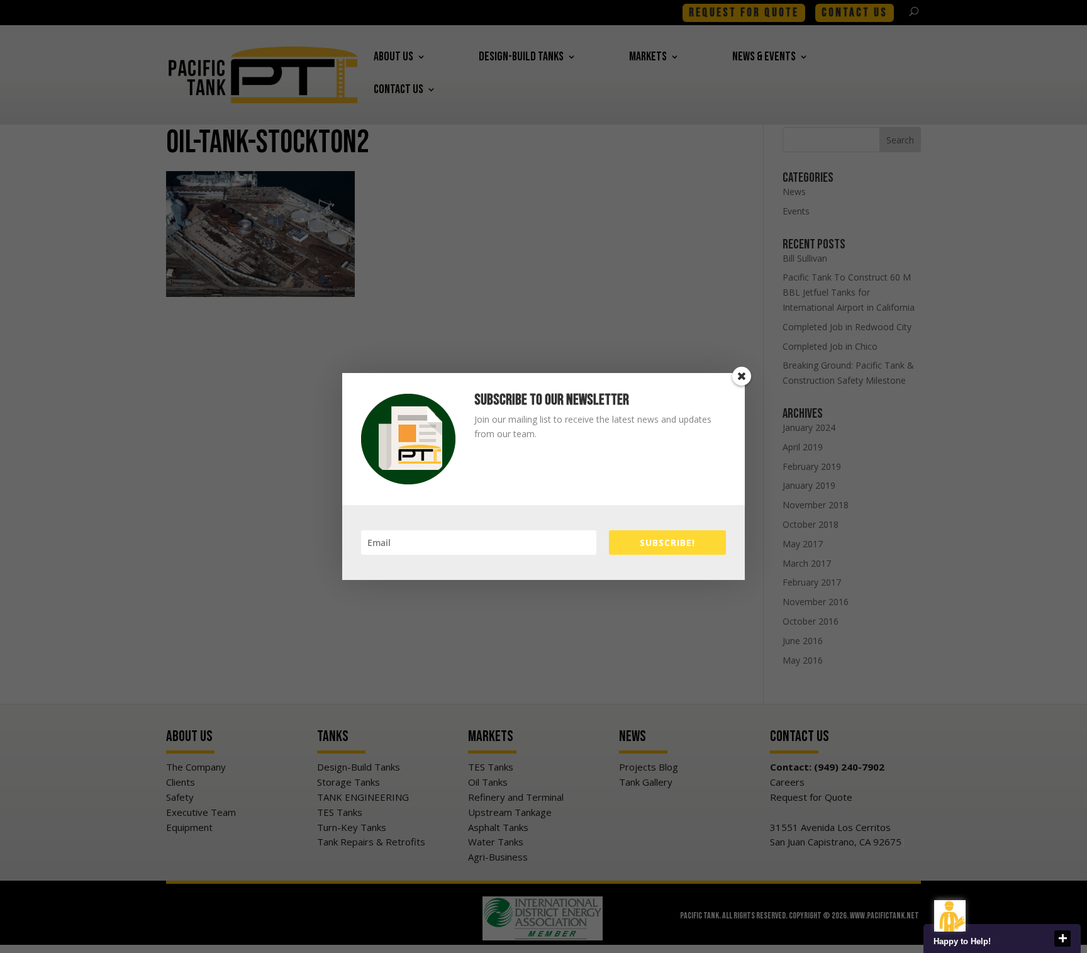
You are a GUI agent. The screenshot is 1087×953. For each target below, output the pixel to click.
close (1062, 938)
